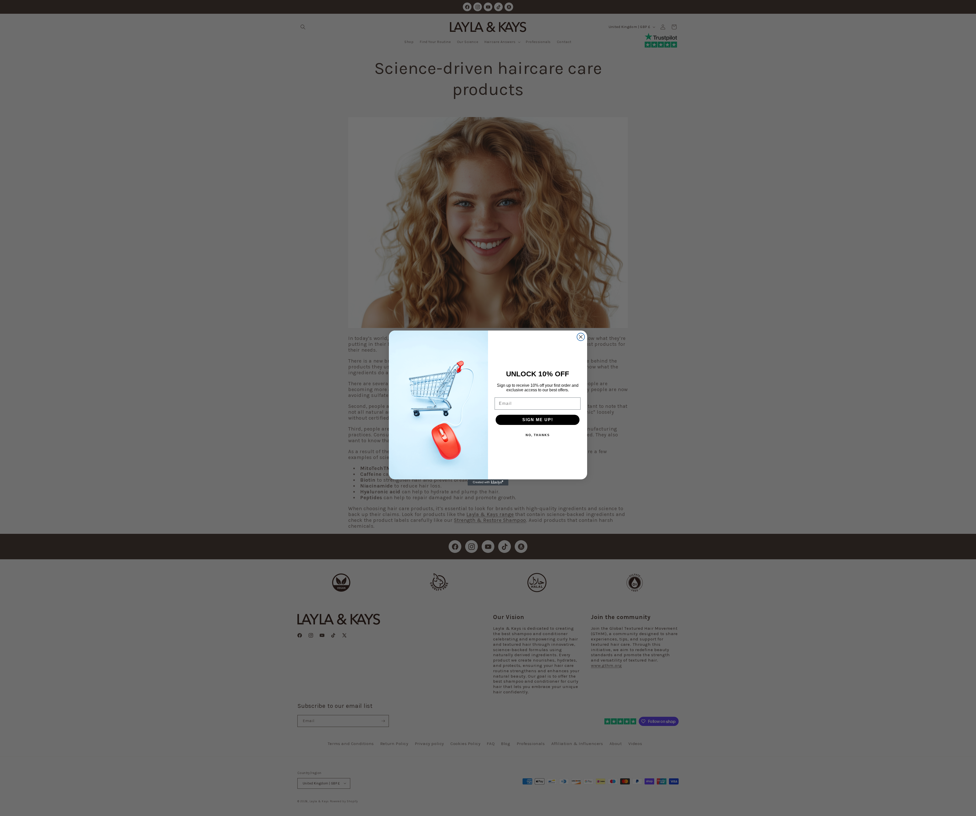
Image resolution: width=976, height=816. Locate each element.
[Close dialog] (581, 337)
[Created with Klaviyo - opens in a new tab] (488, 482)
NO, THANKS (538, 435)
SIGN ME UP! (537, 420)
